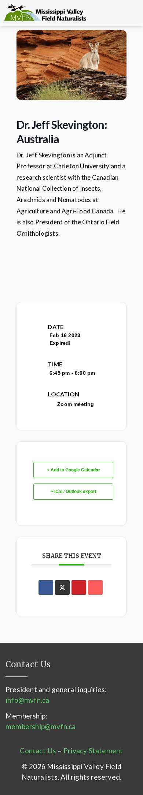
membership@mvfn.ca (41, 726)
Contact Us (38, 750)
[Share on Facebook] (45, 587)
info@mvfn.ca (27, 700)
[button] (104, 13)
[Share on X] (62, 587)
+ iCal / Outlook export (73, 491)
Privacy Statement (93, 750)
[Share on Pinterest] (79, 587)
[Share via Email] (95, 587)
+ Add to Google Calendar (73, 470)
